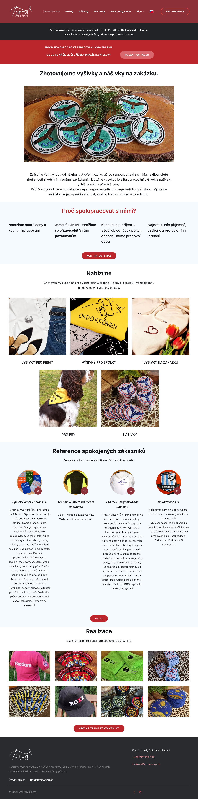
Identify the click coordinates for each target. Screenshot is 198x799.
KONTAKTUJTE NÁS (99, 255)
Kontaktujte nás (175, 11)
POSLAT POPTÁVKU (137, 54)
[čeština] (151, 11)
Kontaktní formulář (41, 780)
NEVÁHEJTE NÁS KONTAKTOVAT (99, 728)
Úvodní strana (17, 780)
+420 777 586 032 (143, 757)
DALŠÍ (99, 618)
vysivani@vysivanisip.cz (146, 764)
